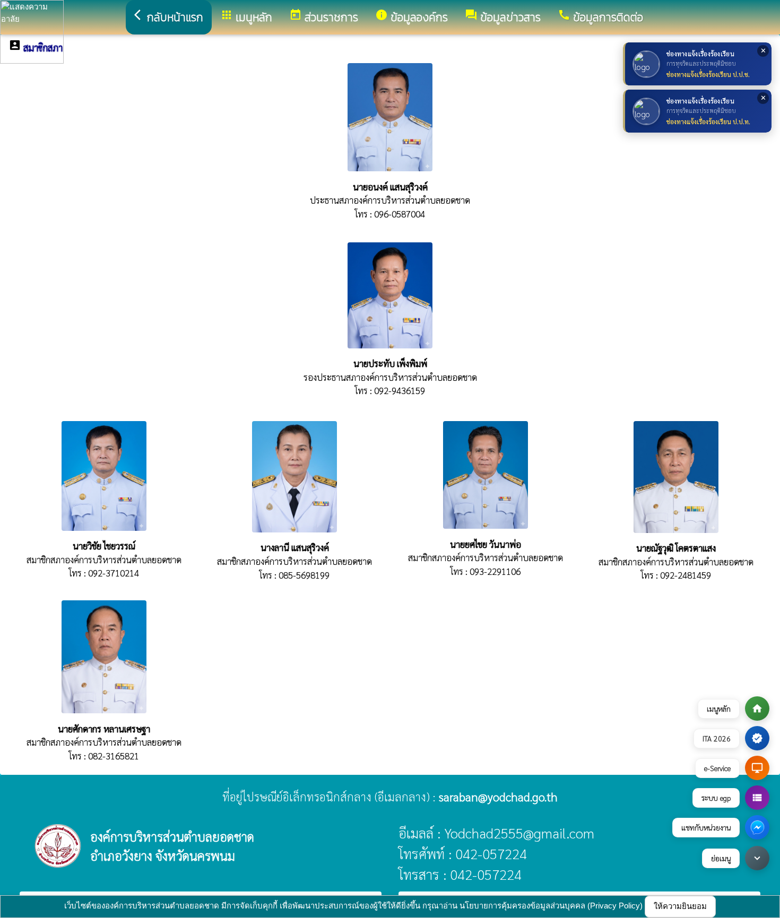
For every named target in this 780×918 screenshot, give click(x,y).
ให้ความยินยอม (680, 906)
